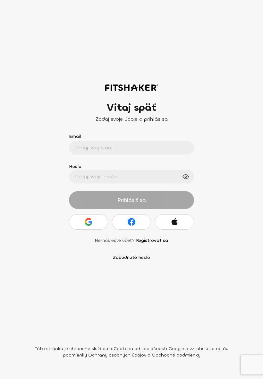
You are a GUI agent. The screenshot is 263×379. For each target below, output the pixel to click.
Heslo (75, 166)
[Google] (88, 222)
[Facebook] (131, 222)
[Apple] (174, 222)
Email (75, 136)
